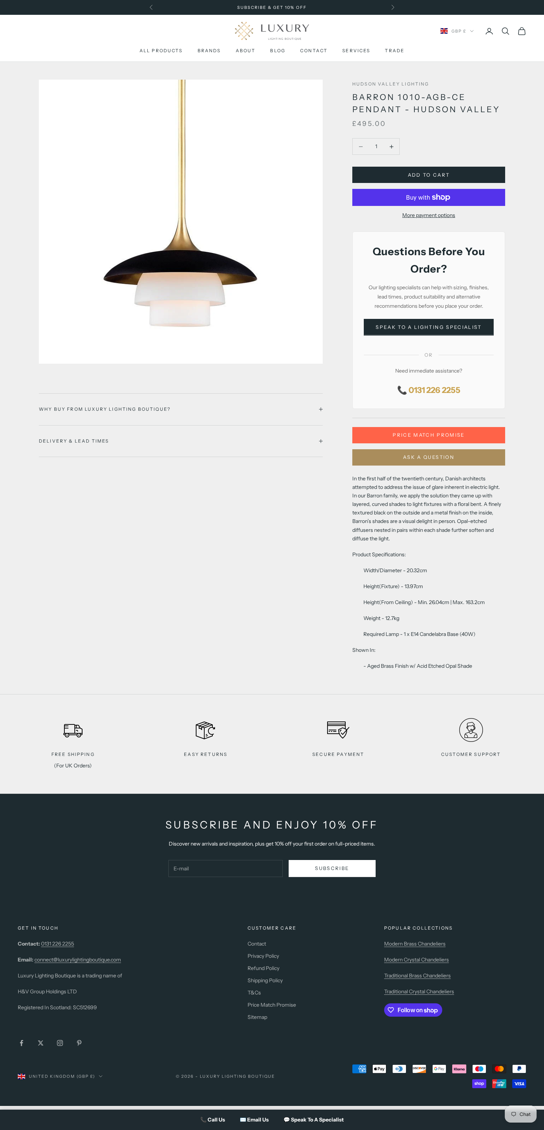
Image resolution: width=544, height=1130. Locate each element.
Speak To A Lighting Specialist (428, 327)
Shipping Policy (265, 980)
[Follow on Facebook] (21, 1043)
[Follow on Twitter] (40, 1043)
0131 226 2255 (57, 943)
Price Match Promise (428, 435)
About (246, 51)
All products (161, 51)
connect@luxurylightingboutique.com (77, 959)
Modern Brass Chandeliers (415, 943)
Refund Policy (263, 968)
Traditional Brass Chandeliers (417, 975)
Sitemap (257, 1017)
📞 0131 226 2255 (428, 390)
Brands (209, 51)
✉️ (254, 1119)
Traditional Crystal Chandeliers (419, 991)
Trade (394, 51)
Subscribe (332, 868)
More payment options (428, 215)
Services (356, 51)
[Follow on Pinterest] (79, 1043)
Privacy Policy (263, 956)
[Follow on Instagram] (60, 1043)
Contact (314, 51)
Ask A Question (428, 457)
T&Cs (254, 992)
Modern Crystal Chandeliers (416, 959)
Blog (277, 51)
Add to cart (429, 175)
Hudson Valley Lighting (390, 84)
